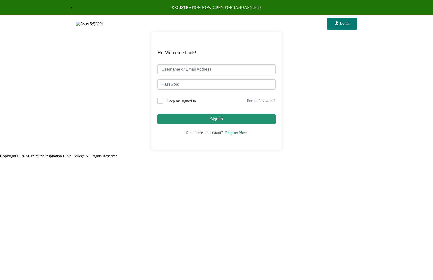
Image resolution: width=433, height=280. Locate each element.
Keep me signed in (181, 101)
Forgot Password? (261, 101)
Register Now (236, 133)
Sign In (216, 119)
